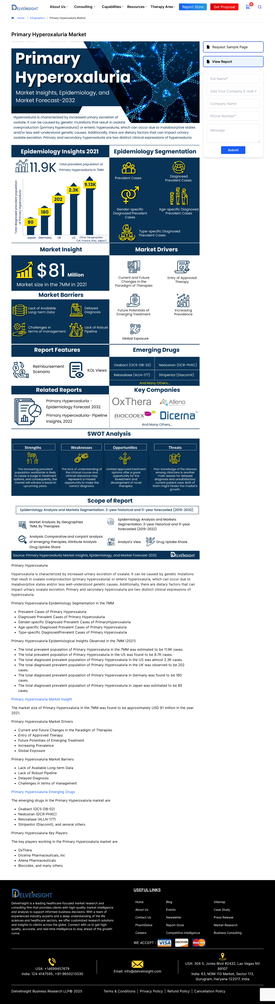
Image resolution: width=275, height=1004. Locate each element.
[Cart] (248, 6)
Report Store (175, 925)
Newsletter (173, 917)
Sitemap (219, 902)
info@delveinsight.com (142, 971)
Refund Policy (178, 991)
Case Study (222, 909)
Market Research (226, 925)
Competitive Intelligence (183, 933)
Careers (140, 933)
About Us (58, 7)
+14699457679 (56, 968)
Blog (169, 902)
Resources (136, 7)
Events (171, 909)
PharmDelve (143, 925)
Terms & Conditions (119, 991)
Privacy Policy (151, 991)
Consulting (83, 7)
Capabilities (111, 7)
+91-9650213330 (68, 974)
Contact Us (143, 917)
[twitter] (251, 991)
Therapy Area (162, 7)
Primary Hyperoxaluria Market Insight (41, 699)
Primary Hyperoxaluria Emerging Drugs (43, 792)
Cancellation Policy (209, 991)
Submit (233, 150)
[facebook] (255, 991)
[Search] (260, 7)
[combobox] (260, 7)
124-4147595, (42, 974)
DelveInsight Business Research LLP (40, 991)
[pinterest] (258, 991)
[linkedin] (248, 991)
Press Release (223, 917)
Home (21, 18)
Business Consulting (228, 933)
